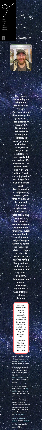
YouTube (26, 421)
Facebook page (20, 414)
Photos (4, 21)
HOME (3, 19)
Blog (3, 32)
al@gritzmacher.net (19, 377)
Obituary (4, 27)
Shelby (4, 34)
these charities (22, 361)
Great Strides (6, 25)
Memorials (5, 29)
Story (3, 23)
